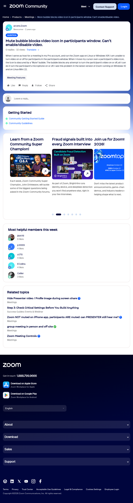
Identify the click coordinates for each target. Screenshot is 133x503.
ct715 (20, 254)
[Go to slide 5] (72, 214)
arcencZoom (20, 25)
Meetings (29, 17)
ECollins (21, 263)
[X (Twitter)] (19, 481)
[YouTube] (26, 481)
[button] (5, 6)
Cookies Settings (93, 489)
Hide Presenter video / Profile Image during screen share (42, 298)
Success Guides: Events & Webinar (25, 311)
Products (17, 17)
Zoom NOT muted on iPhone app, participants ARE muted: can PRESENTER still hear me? (63, 317)
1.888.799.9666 (27, 376)
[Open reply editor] (66, 98)
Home (6, 17)
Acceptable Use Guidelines (48, 489)
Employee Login (112, 489)
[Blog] (5, 481)
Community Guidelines (20, 123)
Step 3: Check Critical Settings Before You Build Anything (43, 307)
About (9, 425)
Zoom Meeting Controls (22, 335)
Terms (5, 489)
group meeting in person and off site (30, 326)
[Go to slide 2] (56, 214)
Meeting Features (16, 77)
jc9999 (21, 245)
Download (11, 437)
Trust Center (27, 489)
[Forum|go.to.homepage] (28, 6)
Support (10, 462)
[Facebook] (40, 481)
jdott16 (20, 235)
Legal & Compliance (73, 489)
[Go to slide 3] (62, 214)
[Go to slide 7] (80, 214)
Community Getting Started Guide (26, 118)
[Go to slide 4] (68, 214)
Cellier (20, 273)
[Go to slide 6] (76, 214)
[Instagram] (33, 481)
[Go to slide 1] (52, 214)
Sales (8, 449)
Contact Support (105, 7)
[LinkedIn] (12, 481)
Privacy (15, 489)
